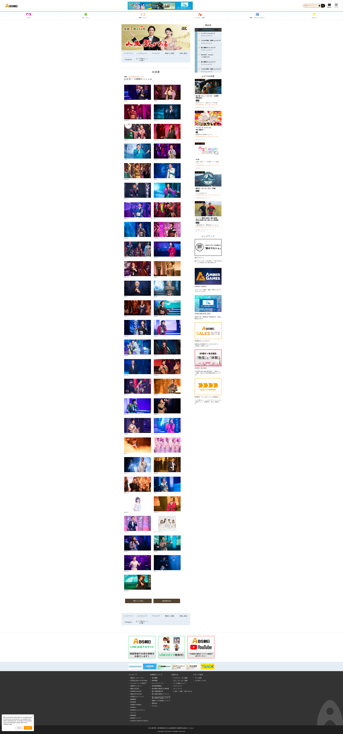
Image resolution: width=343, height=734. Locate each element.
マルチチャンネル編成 (180, 678)
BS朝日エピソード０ (137, 696)
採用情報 (155, 680)
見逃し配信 (183, 53)
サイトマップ (177, 688)
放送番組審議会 (157, 686)
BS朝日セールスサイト (137, 710)
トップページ (128, 53)
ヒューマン (213, 107)
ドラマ (29, 17)
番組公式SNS (134, 688)
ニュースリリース (157, 683)
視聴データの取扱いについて (161, 700)
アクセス (155, 706)
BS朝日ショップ (135, 718)
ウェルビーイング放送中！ (139, 683)
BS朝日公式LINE (135, 691)
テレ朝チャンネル (200, 680)
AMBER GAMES (135, 704)
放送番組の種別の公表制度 (160, 688)
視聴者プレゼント (136, 686)
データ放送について (179, 683)
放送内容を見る (166, 601)
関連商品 (133, 715)
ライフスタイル (201, 231)
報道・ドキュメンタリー (257, 17)
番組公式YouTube (136, 694)
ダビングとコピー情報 (180, 680)
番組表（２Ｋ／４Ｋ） (137, 678)
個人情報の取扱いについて (160, 694)
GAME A (133, 707)
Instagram (128, 59)
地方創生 (133, 702)
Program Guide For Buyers (139, 720)
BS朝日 (11, 6)
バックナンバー (142, 53)
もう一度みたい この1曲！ (142, 59)
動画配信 (133, 699)
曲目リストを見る (138, 601)
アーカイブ (156, 53)
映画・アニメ (143, 17)
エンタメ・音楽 (200, 17)
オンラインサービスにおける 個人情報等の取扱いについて (160, 697)
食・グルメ (205, 107)
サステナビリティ (201, 139)
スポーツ (314, 17)
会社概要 (155, 678)
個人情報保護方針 (157, 691)
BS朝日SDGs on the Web (138, 680)
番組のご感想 (169, 53)
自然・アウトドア (206, 197)
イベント (133, 712)
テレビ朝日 (198, 678)
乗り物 (199, 107)
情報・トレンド (201, 168)
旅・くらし (85, 17)
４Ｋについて (177, 686)
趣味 (198, 197)
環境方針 (155, 703)
